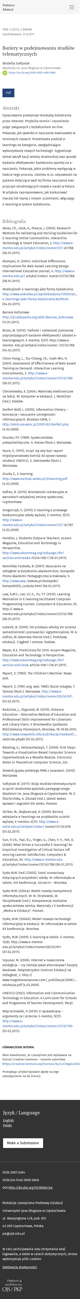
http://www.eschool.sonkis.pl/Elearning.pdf (34, 479)
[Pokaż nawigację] (72, 7)
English (8, 1120)
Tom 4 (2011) (10, 29)
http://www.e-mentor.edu (43, 860)
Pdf (8, 93)
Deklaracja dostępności (19, 1267)
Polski (7, 1125)
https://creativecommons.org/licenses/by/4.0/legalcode (40, 1064)
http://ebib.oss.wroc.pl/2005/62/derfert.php (35, 424)
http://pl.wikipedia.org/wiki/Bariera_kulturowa (37, 317)
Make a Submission (23, 1143)
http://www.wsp (14, 581)
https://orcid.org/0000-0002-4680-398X (32, 72)
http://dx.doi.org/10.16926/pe (31, 1188)
